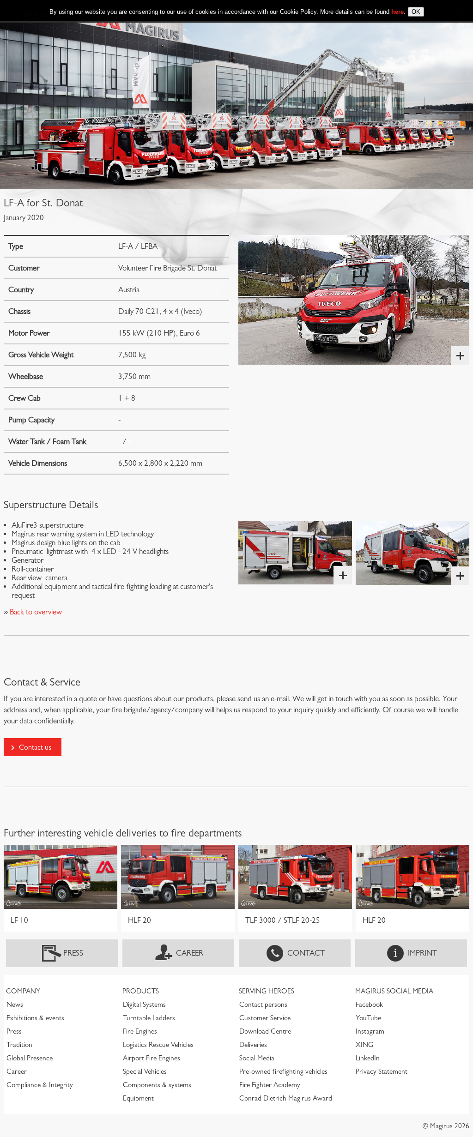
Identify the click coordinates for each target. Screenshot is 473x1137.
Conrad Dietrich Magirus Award (285, 1098)
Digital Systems (144, 1004)
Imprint (422, 953)
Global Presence (29, 1058)
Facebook (369, 1004)
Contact (306, 953)
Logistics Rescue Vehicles (158, 1045)
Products (140, 991)
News (14, 1004)
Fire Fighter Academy (269, 1085)
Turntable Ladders (149, 1018)
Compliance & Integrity (39, 1085)
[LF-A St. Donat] (353, 300)
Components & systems (157, 1085)
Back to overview (35, 612)
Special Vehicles (145, 1071)
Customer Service (265, 1018)
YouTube (368, 1018)
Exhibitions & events (35, 1018)
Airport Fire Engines (151, 1058)
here (397, 11)
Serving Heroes (266, 991)
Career (189, 953)
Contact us (35, 747)
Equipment (138, 1098)
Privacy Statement (381, 1071)
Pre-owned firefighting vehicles (283, 1071)
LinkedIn (368, 1058)
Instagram (370, 1031)
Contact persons (263, 1004)
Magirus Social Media (394, 991)
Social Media (256, 1058)
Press (73, 953)
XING (364, 1045)
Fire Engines (140, 1031)
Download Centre (265, 1031)
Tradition (19, 1045)
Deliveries (253, 1045)
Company (23, 991)
